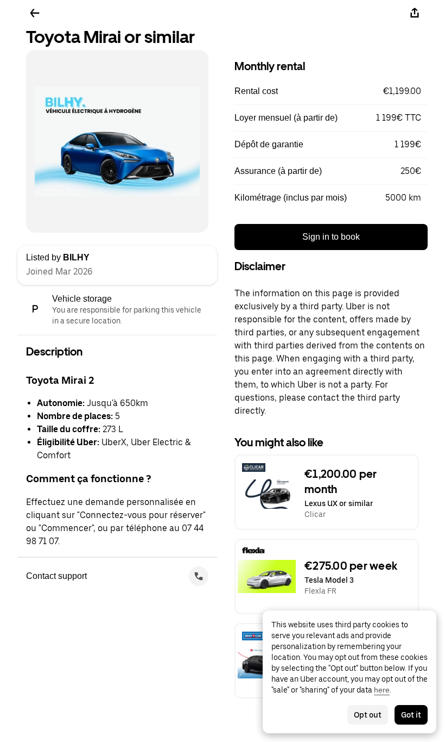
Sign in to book (331, 236)
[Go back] (35, 13)
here (382, 689)
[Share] (415, 13)
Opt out (368, 714)
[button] (331, 91)
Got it (411, 714)
